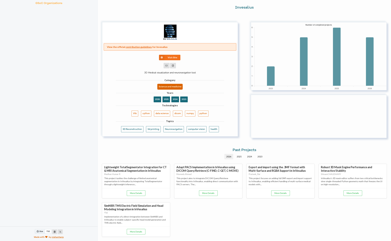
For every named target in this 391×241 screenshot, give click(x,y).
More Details (136, 193)
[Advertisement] (318, 116)
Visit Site (172, 57)
